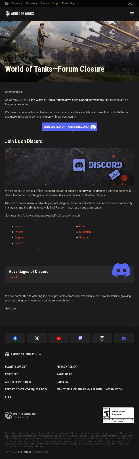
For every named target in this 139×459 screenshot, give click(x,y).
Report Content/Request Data (26, 389)
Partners (11, 374)
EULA (8, 397)
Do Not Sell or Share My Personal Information (89, 389)
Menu (132, 14)
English (19, 226)
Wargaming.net (24, 452)
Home (8, 62)
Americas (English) (24, 354)
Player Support (16, 366)
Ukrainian (85, 232)
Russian (84, 237)
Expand (13, 277)
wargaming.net (21, 415)
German (19, 237)
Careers (62, 382)
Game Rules (64, 374)
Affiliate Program (18, 382)
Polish (19, 232)
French (19, 243)
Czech (83, 226)
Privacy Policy (66, 366)
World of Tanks (19, 14)
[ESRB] (118, 415)
